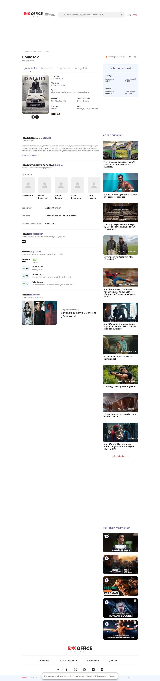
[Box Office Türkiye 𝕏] (75, 669)
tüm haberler (119, 456)
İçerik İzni (112, 660)
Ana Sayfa (25, 52)
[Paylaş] (135, 57)
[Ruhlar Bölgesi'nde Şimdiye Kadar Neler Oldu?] (120, 608)
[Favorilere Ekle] (130, 57)
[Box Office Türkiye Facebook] (66, 669)
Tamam (112, 676)
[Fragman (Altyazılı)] (120, 542)
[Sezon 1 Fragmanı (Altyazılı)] (120, 586)
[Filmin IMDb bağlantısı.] (24, 241)
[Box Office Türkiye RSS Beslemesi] (102, 669)
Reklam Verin (93, 660)
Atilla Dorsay (37, 282)
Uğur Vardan (37, 267)
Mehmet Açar (38, 274)
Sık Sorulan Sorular (68, 660)
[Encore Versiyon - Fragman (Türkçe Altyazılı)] (120, 564)
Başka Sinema (83, 101)
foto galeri (80, 68)
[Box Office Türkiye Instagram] (84, 669)
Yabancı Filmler (36, 52)
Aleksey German (58, 85)
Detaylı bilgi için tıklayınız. (96, 676)
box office (47, 68)
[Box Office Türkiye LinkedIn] (93, 669)
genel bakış (30, 68)
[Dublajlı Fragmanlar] (120, 630)
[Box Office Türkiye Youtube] (57, 669)
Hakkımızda (44, 660)
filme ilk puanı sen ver (116, 57)
